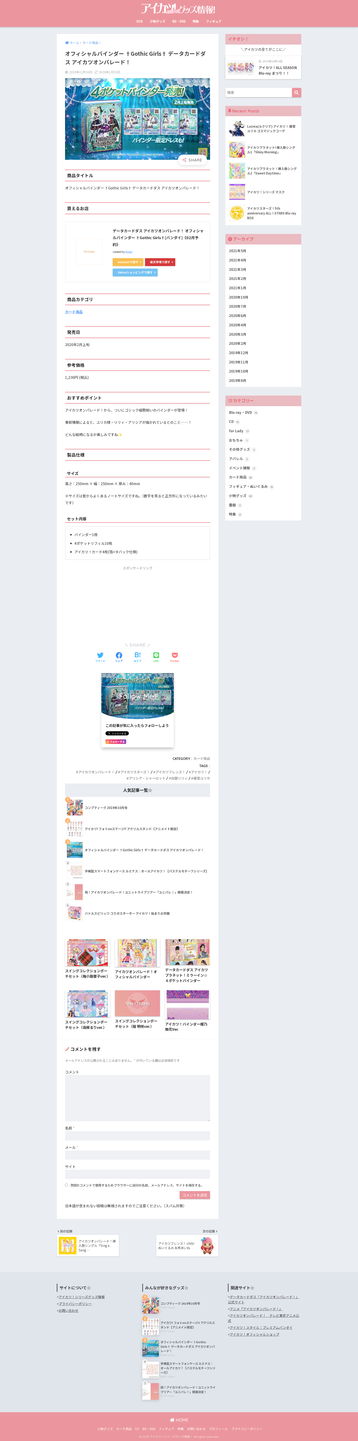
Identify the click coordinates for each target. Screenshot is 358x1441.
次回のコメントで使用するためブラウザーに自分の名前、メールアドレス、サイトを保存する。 (137, 1185)
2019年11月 (238, 362)
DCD (140, 21)
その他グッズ (242, 449)
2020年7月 (237, 306)
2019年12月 (238, 352)
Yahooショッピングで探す (135, 272)
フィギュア (213, 21)
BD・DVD (179, 21)
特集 (196, 21)
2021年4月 (237, 260)
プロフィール (218, 1428)
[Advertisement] (137, 602)
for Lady (239, 430)
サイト (70, 1166)
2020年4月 (237, 324)
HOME (181, 1420)
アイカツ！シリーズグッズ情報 (82, 1296)
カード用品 (74, 311)
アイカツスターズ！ (135, 772)
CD (234, 421)
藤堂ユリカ (202, 778)
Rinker (128, 251)
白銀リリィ (179, 778)
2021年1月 (237, 287)
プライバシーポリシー (75, 1303)
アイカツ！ (199, 772)
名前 (70, 1128)
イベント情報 (242, 467)
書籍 (235, 505)
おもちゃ (238, 440)
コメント (72, 1071)
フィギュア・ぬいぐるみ (251, 486)
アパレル (238, 458)
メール (71, 1147)
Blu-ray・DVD (243, 412)
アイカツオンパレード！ (96, 772)
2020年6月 (237, 315)
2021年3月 (237, 269)
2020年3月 (237, 334)
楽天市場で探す (160, 262)
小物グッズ (157, 21)
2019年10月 (238, 371)
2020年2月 (237, 343)
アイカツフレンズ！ (170, 772)
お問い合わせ (69, 1310)
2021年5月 (237, 250)
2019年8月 (237, 380)
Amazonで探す (128, 262)
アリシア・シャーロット (147, 778)
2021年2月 (237, 278)
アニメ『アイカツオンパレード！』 (256, 1309)
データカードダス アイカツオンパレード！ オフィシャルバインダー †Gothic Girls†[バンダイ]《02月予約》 (158, 237)
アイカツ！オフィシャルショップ (254, 1334)
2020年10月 (238, 297)
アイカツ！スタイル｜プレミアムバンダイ (261, 1327)
